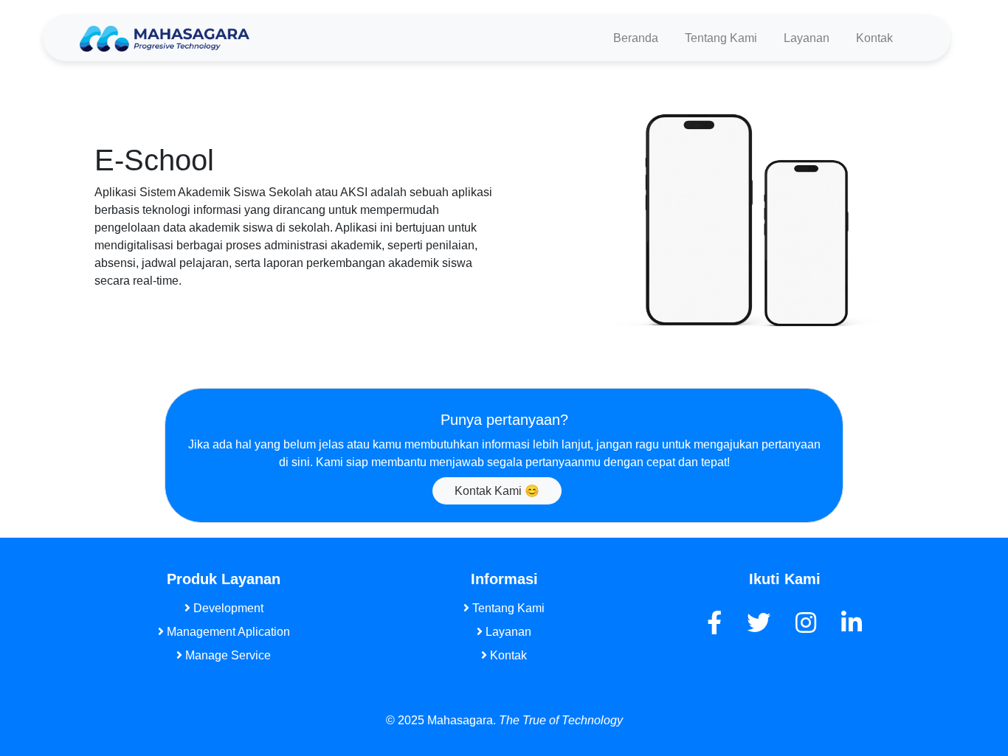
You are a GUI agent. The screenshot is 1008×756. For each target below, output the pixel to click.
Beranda (635, 38)
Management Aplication (227, 631)
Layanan (806, 38)
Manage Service (226, 655)
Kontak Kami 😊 (497, 491)
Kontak (874, 38)
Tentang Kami (721, 38)
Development (226, 608)
